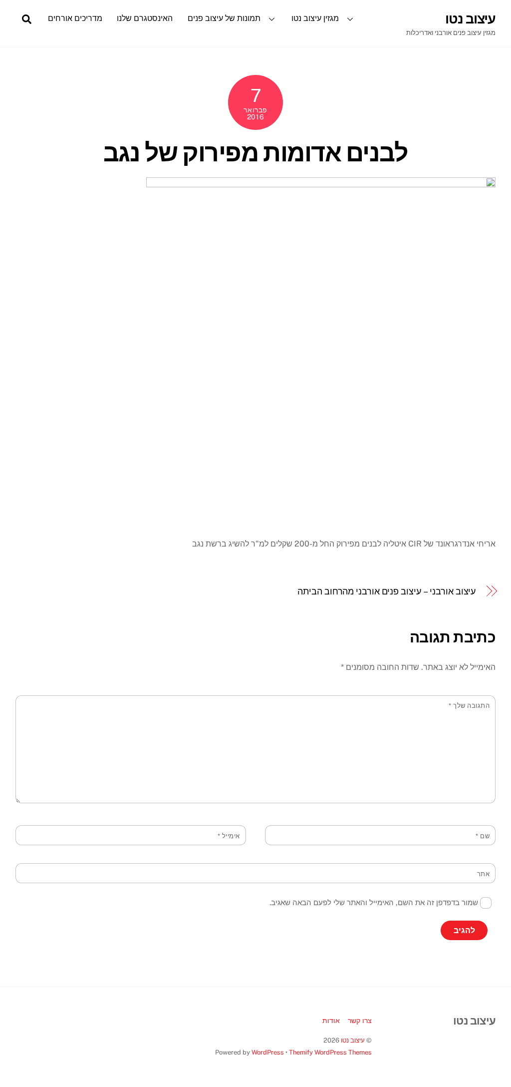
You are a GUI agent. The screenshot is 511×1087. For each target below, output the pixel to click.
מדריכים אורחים (75, 18)
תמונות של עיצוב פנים (224, 18)
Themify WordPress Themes (330, 1052)
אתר (483, 874)
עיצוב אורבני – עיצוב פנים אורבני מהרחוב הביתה (386, 591)
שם (483, 836)
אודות (331, 1020)
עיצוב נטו (353, 1040)
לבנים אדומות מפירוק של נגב (255, 152)
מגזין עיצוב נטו (315, 18)
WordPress (268, 1052)
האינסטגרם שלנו (145, 18)
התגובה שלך (469, 705)
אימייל (229, 836)
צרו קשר (360, 1020)
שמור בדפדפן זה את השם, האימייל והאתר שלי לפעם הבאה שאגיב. (373, 902)
